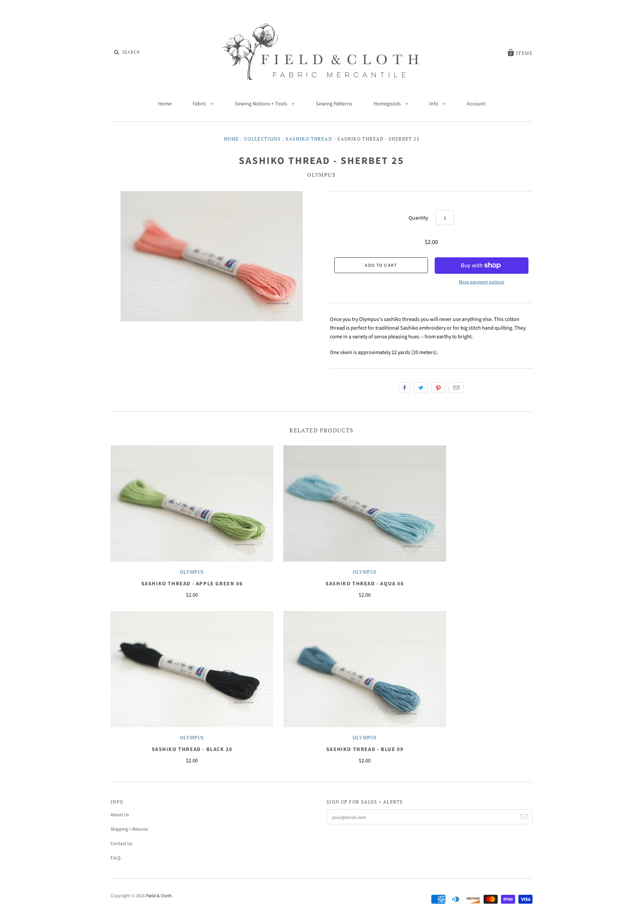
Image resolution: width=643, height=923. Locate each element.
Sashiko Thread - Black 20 (192, 749)
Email (456, 387)
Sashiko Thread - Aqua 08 (365, 583)
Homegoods (387, 103)
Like (405, 387)
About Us (120, 815)
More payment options (481, 282)
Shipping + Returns (129, 829)
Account (476, 103)
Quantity (418, 218)
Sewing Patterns (334, 103)
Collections (262, 139)
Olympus (321, 174)
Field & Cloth (159, 896)
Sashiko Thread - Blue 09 (364, 749)
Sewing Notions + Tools (261, 103)
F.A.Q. (116, 858)
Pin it (438, 387)
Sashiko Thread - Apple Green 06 (192, 583)
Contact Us (121, 843)
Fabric (200, 103)
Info (434, 103)
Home (164, 103)
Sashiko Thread (309, 139)
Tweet (421, 387)
